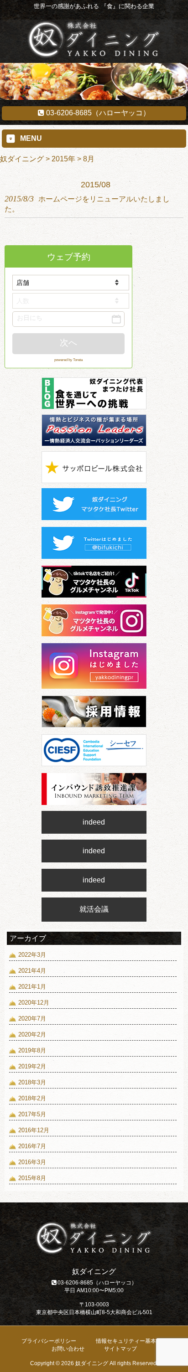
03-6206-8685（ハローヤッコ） (97, 113)
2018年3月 (32, 1082)
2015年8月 (32, 1178)
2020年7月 (32, 1018)
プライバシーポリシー (48, 1341)
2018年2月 (32, 1098)
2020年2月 (32, 1034)
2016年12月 (33, 1130)
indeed (94, 822)
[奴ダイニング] (94, 56)
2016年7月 (32, 1146)
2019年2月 (32, 1066)
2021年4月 (32, 970)
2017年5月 (32, 1114)
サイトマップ (120, 1349)
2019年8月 (32, 1050)
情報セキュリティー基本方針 (131, 1341)
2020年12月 (33, 1002)
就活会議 (94, 909)
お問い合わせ (68, 1349)
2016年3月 (32, 1162)
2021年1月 (32, 986)
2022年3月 (32, 954)
